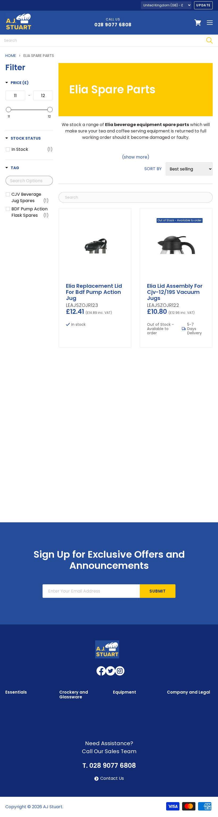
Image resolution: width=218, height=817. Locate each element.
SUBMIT (157, 591)
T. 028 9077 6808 (109, 765)
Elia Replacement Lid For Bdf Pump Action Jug (94, 292)
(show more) (135, 157)
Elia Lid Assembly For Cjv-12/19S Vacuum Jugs (175, 292)
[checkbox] (32, 149)
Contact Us (112, 778)
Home (10, 55)
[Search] (209, 41)
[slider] (8, 109)
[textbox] (15, 95)
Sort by (153, 168)
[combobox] (100, 41)
